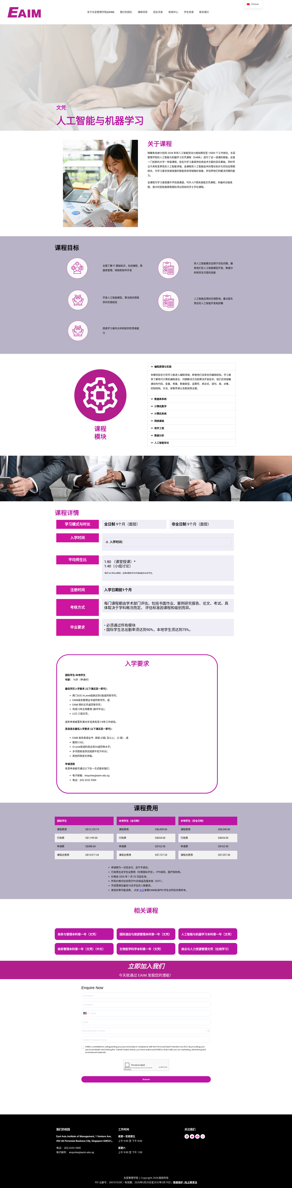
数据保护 (178, 1182)
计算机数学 (160, 406)
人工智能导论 (161, 442)
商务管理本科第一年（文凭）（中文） (81, 949)
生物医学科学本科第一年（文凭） (141, 949)
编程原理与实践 (162, 366)
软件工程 (159, 428)
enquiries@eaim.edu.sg (81, 1152)
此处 (141, 890)
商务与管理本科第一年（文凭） (78, 934)
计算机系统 (160, 413)
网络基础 (159, 421)
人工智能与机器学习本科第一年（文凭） (207, 934)
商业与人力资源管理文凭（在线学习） (205, 949)
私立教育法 (191, 1182)
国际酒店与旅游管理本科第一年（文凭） (146, 934)
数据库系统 (160, 399)
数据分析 (159, 435)
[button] (192, 366)
